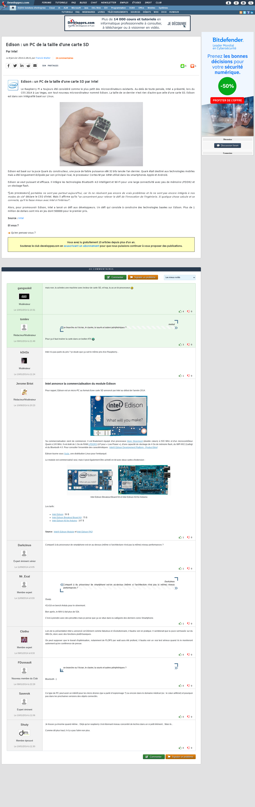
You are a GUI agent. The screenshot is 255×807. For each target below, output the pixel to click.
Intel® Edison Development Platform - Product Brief (133, 447)
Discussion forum (229, 145)
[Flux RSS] (241, 12)
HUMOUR (174, 12)
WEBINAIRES (88, 12)
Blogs (83, 2)
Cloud (52, 8)
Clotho (24, 631)
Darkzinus (24, 545)
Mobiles (151, 8)
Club (158, 2)
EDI (106, 8)
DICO (164, 12)
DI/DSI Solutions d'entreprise (32, 8)
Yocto (66, 453)
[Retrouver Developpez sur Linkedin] (251, 12)
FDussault (24, 662)
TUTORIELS (67, 12)
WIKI (156, 12)
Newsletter (108, 2)
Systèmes (163, 8)
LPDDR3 (92, 444)
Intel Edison (57, 514)
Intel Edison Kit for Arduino (64, 520)
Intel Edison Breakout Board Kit (67, 517)
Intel (21, 218)
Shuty (24, 724)
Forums (46, 2)
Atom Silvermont (135, 441)
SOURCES (135, 12)
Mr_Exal (24, 576)
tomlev (24, 319)
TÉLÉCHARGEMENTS (118, 12)
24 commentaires (64, 58)
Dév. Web (96, 8)
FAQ (73, 2)
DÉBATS (147, 12)
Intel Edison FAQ (85, 532)
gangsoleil (24, 288)
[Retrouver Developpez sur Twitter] (244, 12)
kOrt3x (24, 352)
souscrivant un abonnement (81, 246)
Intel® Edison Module (64, 532)
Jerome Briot (24, 383)
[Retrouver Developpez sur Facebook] (248, 12)
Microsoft (76, 8)
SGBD (132, 8)
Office (141, 8)
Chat (93, 2)
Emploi (124, 2)
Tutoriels (61, 2)
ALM (66, 8)
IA (59, 8)
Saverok (24, 693)
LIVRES (101, 12)
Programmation (118, 8)
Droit (148, 2)
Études (136, 2)
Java (86, 8)
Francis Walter (43, 58)
